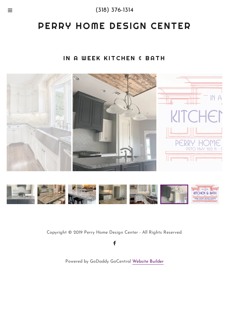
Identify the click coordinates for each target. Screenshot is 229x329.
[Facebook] (114, 244)
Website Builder (148, 261)
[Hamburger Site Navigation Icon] (19, 10)
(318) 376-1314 (114, 10)
